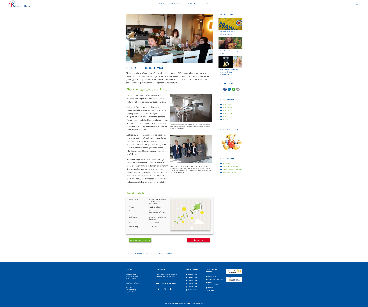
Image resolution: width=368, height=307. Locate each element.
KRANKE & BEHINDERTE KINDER (232, 169)
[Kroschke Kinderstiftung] (19, 3)
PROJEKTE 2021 (227, 114)
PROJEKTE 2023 (227, 107)
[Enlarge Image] (169, 38)
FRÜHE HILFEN (227, 163)
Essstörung (138, 253)
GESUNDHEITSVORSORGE (230, 166)
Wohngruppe (171, 253)
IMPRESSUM (190, 303)
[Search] (357, 3)
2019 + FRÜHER (227, 120)
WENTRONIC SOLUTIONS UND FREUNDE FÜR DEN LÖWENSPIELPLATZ (229, 72)
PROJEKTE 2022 (227, 110)
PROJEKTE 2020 (227, 117)
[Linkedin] (171, 289)
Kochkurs (159, 253)
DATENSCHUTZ (199, 303)
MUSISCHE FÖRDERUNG (230, 172)
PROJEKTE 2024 (227, 104)
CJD (128, 253)
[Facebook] (158, 289)
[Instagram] (165, 289)
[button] (225, 89)
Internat (149, 253)
